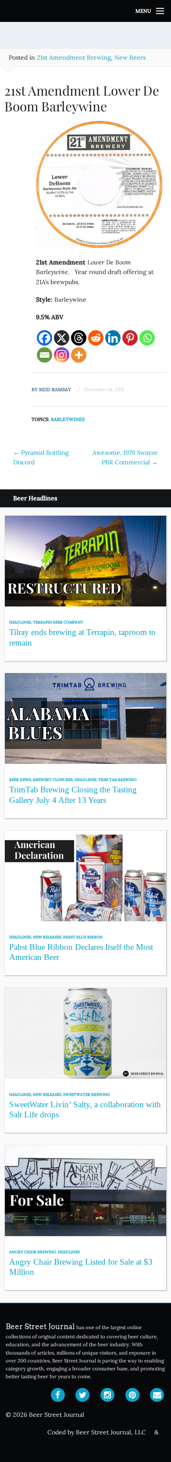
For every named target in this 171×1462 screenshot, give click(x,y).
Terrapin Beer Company (58, 622)
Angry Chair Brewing (32, 1251)
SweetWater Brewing (86, 1094)
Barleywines (68, 419)
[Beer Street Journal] (85, 11)
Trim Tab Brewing (117, 779)
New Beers (130, 57)
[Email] (44, 355)
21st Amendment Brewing (74, 57)
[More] (78, 355)
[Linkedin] (113, 338)
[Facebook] (44, 338)
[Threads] (78, 338)
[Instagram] (61, 355)
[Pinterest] (130, 338)
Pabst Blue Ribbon (83, 936)
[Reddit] (95, 338)
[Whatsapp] (147, 338)
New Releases (47, 936)
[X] (61, 338)
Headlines (20, 622)
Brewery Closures (53, 779)
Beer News (20, 779)
